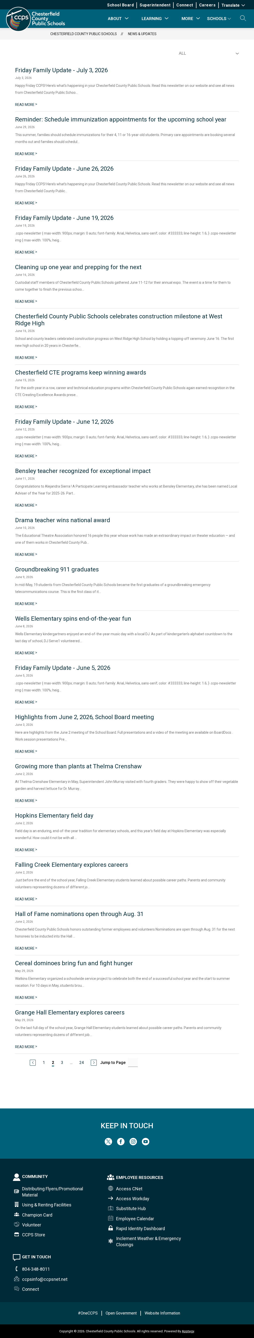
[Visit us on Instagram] (133, 1144)
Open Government (121, 1313)
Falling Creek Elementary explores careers (71, 864)
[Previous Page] (33, 1063)
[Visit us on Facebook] (121, 1144)
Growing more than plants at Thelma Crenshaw (78, 766)
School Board (120, 5)
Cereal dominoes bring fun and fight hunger (74, 963)
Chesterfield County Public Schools (83, 34)
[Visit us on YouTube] (145, 1144)
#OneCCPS (88, 1313)
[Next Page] (94, 1063)
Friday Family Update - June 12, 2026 (64, 421)
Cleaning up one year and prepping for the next (78, 267)
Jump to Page (113, 1062)
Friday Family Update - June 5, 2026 (62, 667)
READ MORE (26, 105)
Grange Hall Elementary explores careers (70, 1012)
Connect (184, 5)
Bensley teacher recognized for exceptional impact (83, 471)
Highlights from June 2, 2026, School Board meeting (84, 717)
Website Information (162, 1313)
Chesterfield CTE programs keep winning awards (80, 372)
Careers (207, 5)
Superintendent (155, 5)
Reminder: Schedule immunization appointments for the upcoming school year (120, 119)
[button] (243, 18)
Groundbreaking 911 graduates (57, 569)
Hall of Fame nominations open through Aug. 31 (79, 914)
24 (81, 1062)
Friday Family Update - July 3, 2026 (61, 70)
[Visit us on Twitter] (108, 1144)
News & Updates (142, 34)
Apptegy (188, 1331)
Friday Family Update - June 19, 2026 (64, 217)
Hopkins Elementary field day (54, 815)
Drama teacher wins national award (62, 520)
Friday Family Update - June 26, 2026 (64, 168)
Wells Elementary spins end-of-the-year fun (73, 618)
